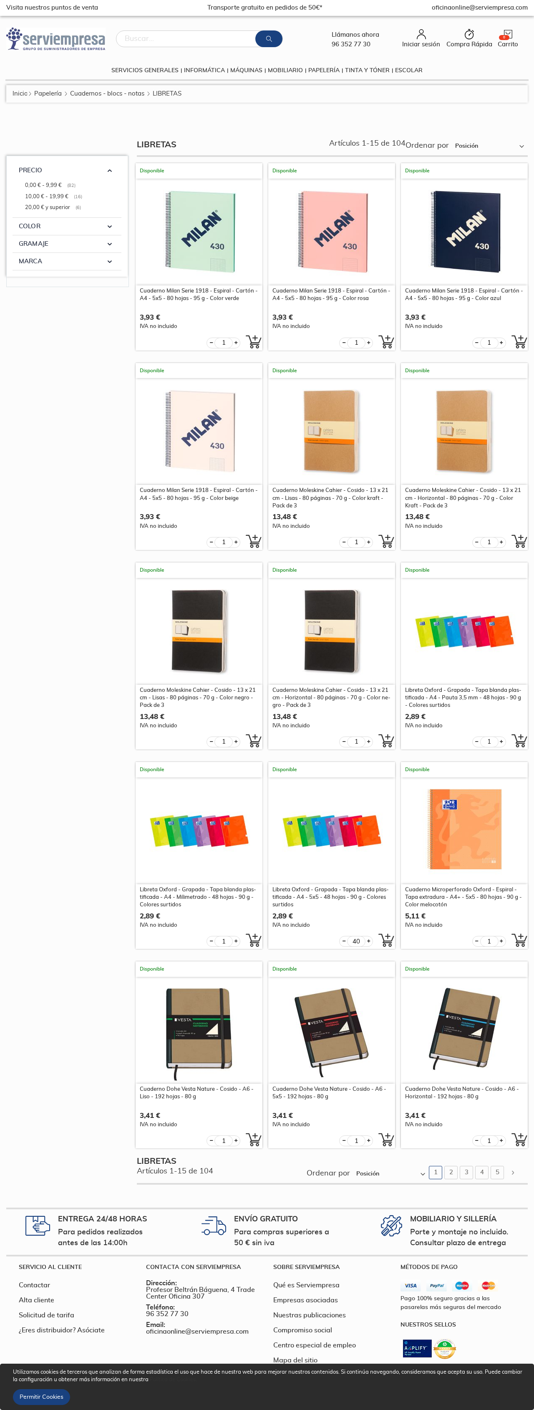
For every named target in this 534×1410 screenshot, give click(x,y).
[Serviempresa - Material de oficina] (56, 39)
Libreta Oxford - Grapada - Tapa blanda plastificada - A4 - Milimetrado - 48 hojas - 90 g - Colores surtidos (198, 897)
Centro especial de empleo (314, 1345)
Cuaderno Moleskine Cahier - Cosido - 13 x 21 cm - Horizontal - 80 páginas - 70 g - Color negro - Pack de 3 (331, 698)
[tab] (76, 1267)
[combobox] (199, 38)
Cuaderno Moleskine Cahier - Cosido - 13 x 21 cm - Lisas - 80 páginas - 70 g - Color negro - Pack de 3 (198, 698)
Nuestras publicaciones (309, 1315)
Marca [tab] (30, 261)
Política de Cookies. (173, 1379)
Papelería (48, 94)
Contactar (34, 1285)
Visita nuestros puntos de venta (52, 8)
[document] (268, 1387)
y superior (54, 207)
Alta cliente (36, 1300)
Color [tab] (29, 226)
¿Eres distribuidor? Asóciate (62, 1330)
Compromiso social (302, 1330)
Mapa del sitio (295, 1360)
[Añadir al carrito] (251, 341)
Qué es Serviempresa (306, 1285)
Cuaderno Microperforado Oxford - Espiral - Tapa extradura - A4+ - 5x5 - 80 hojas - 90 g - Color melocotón (463, 897)
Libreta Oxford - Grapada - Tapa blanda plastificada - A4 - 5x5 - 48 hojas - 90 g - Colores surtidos (330, 897)
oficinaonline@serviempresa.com (197, 1331)
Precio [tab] (30, 170)
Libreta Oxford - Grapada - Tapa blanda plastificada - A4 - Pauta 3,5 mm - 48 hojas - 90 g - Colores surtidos (463, 698)
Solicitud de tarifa (46, 1315)
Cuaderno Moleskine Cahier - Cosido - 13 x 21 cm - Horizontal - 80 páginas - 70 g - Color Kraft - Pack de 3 (463, 498)
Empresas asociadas (305, 1300)
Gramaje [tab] (33, 244)
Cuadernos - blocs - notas (107, 94)
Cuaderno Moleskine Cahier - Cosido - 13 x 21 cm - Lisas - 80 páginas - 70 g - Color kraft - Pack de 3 (330, 498)
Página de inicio (20, 93)
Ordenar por (427, 145)
